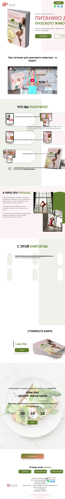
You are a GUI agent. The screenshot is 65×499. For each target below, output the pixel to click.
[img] (58, 6)
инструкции (29, 353)
